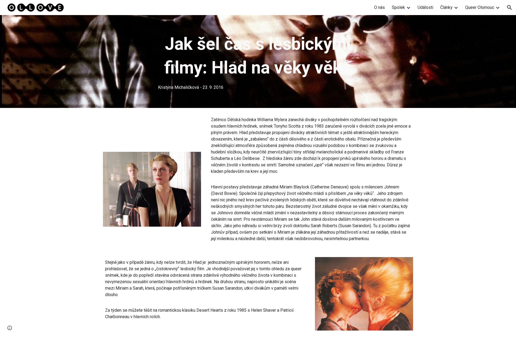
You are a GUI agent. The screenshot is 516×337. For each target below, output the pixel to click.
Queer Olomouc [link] (479, 7)
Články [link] (446, 7)
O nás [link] (379, 7)
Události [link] (425, 7)
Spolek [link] (398, 7)
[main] (258, 61)
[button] (509, 7)
